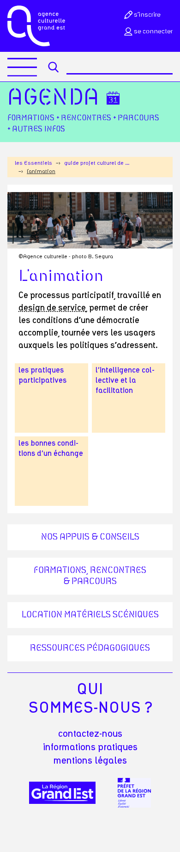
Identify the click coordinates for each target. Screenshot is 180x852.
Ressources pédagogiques (90, 648)
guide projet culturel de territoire (97, 163)
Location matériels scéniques (90, 615)
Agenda (53, 98)
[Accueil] (36, 26)
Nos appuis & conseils (90, 537)
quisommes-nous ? (90, 698)
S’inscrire (147, 15)
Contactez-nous (90, 734)
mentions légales (90, 760)
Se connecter (153, 31)
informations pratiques (90, 747)
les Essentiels (33, 163)
